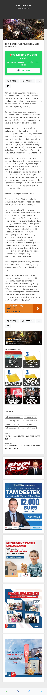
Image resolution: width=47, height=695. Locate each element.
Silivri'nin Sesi (23, 5)
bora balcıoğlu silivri (30, 421)
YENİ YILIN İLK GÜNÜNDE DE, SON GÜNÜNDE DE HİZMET (22, 437)
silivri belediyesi (11, 428)
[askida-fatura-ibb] (23, 345)
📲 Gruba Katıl (23, 70)
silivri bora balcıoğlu (28, 428)
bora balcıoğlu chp (13, 421)
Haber (11, 411)
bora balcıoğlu (30, 417)
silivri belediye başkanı (14, 417)
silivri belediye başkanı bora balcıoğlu (19, 424)
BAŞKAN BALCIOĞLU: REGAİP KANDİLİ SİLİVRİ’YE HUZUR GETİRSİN (23, 447)
